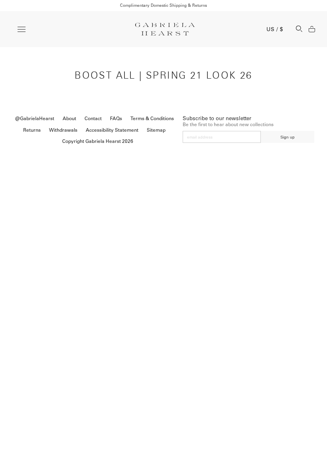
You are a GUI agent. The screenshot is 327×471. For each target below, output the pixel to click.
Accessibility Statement (112, 130)
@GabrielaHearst (34, 118)
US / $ (274, 29)
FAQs (116, 118)
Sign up (287, 137)
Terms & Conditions (152, 118)
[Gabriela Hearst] (165, 29)
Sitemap (156, 130)
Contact (93, 118)
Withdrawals (63, 130)
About (69, 118)
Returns (32, 130)
